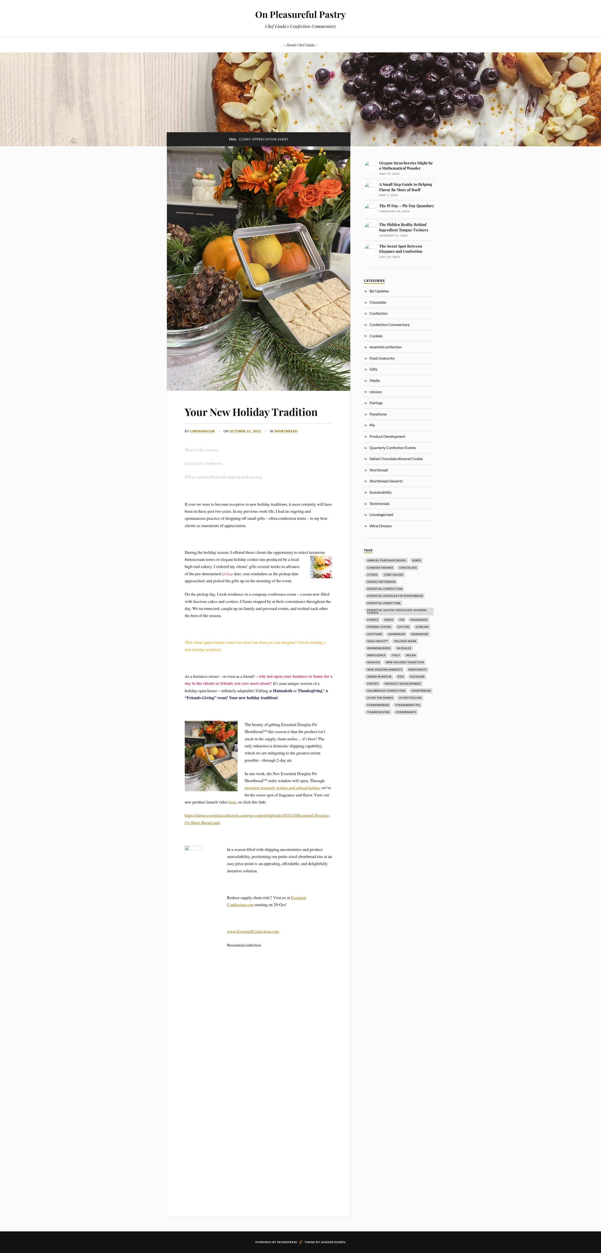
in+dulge (404, 648)
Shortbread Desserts (386, 481)
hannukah (396, 634)
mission (373, 662)
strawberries (378, 704)
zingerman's (406, 712)
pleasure (417, 676)
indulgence (376, 655)
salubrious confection (386, 690)
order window (379, 676)
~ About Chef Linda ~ (300, 44)
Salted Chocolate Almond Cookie (396, 458)
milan (411, 655)
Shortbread (286, 431)
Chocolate (378, 302)
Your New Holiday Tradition (251, 412)
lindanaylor (202, 431)
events (372, 619)
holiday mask (405, 641)
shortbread (421, 690)
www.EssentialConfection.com (253, 931)
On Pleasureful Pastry (300, 14)
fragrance (419, 619)
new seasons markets (384, 669)
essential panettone (384, 603)
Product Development (387, 436)
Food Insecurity (382, 358)
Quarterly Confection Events (393, 447)
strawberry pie (407, 704)
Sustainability (381, 492)
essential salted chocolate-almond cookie (397, 611)
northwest (417, 669)
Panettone (378, 414)
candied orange (380, 567)
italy (396, 655)
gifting (403, 626)
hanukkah (419, 634)
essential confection (386, 347)
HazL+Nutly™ (377, 641)
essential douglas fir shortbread (395, 595)
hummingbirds (379, 648)
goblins (422, 626)
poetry (373, 683)
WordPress (287, 1242)
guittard (374, 634)
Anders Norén (333, 1242)
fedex (388, 619)
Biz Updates (379, 291)
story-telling (410, 697)
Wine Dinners (381, 526)
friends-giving (379, 626)
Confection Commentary (390, 324)
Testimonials (380, 503)
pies (401, 676)
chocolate (408, 567)
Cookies (376, 336)
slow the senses (380, 697)
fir (402, 619)
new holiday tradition (405, 662)
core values (393, 574)
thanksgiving (378, 712)
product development (403, 683)
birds (416, 560)
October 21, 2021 (245, 431)
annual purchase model (386, 560)
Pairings (376, 402)
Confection (379, 313)
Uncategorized (381, 514)
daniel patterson (381, 581)
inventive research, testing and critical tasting (282, 787)
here (232, 802)
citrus (372, 574)
